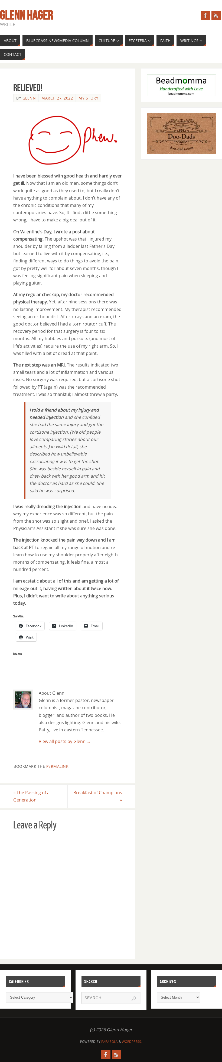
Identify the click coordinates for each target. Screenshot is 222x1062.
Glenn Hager (26, 15)
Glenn (29, 98)
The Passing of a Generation (31, 796)
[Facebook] (205, 15)
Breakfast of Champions (97, 796)
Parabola (109, 1041)
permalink (57, 766)
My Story (88, 98)
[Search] (133, 998)
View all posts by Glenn (65, 741)
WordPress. (132, 1041)
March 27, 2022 (57, 98)
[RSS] (216, 15)
